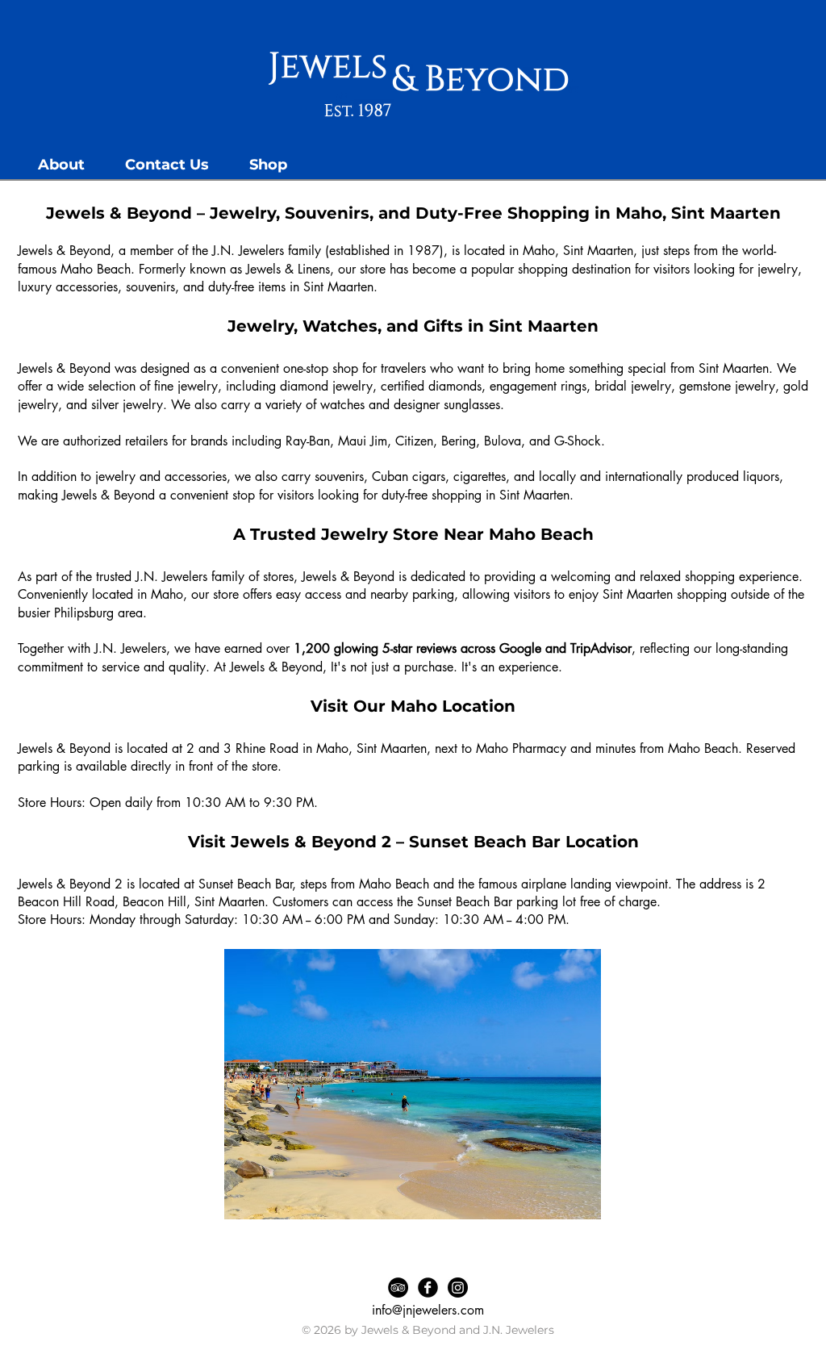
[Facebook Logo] (428, 1287)
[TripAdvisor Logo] (398, 1287)
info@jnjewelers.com (428, 1310)
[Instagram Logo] (458, 1287)
